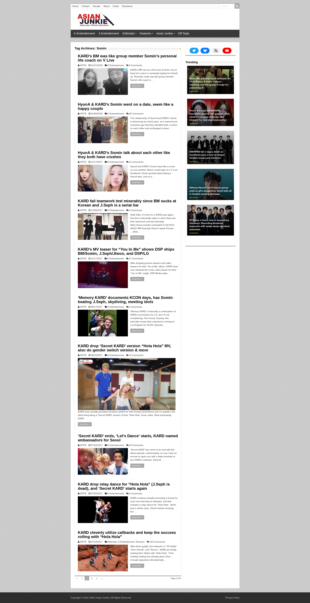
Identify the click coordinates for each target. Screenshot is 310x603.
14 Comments (136, 355)
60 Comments (136, 113)
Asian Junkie (164, 33)
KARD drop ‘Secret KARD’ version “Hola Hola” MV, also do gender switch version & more (124, 348)
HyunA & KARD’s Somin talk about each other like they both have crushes (124, 154)
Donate (96, 6)
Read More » (137, 86)
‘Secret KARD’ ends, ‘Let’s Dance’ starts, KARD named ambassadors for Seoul (128, 438)
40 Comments (136, 445)
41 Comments (136, 162)
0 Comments (135, 65)
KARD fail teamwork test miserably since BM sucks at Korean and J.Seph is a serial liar (127, 203)
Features (145, 33)
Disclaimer (127, 6)
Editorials (128, 33)
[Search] (237, 6)
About (106, 6)
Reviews (140, 541)
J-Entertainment (108, 33)
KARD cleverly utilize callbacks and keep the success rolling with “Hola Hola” (127, 534)
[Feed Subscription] (180, 49)
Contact (86, 6)
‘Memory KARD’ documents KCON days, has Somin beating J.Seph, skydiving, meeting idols (125, 299)
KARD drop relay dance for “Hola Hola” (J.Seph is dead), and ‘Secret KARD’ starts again (124, 486)
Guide (116, 6)
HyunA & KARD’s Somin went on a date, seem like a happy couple (125, 106)
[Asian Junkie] (94, 18)
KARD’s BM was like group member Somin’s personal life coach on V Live (127, 58)
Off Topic (183, 33)
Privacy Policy (232, 597)
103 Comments (157, 541)
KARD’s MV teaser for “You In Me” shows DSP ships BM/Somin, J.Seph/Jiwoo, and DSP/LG (126, 251)
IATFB (83, 65)
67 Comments (136, 258)
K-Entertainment (84, 33)
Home (75, 6)
